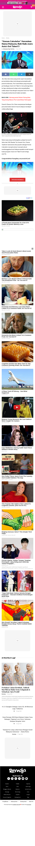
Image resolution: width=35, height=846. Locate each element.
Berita (7, 38)
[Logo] (17, 6)
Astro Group (29, 804)
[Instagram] (12, 778)
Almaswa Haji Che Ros (8, 49)
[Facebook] (8, 778)
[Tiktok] (19, 778)
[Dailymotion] (26, 778)
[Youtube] (23, 778)
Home (3, 38)
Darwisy (4, 694)
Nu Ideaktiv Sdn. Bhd (16, 804)
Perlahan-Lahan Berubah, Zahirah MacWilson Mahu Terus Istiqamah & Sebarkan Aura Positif (16, 689)
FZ (14, 711)
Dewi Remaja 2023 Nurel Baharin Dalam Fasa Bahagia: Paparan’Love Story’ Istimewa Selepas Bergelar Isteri (18, 719)
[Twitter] (15, 778)
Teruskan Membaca (17, 179)
